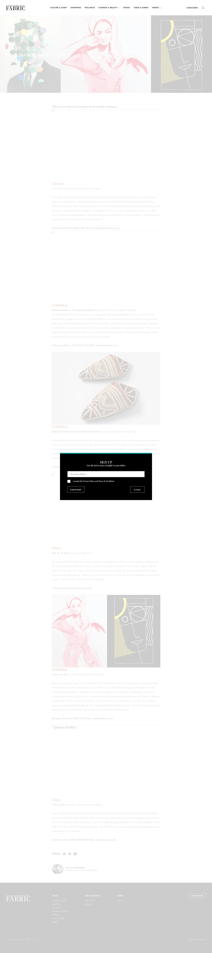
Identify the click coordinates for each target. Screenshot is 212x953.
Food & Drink (141, 8)
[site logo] (15, 7)
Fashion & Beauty (108, 8)
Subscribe (192, 7)
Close (137, 489)
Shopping (76, 8)
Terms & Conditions (106, 481)
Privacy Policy (88, 481)
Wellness (90, 8)
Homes (155, 8)
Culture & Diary (58, 8)
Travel (126, 8)
